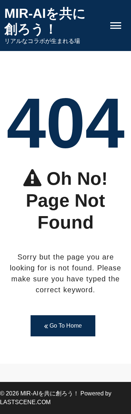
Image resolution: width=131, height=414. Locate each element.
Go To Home (65, 326)
